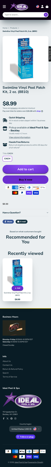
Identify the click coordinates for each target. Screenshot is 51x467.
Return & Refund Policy (13, 369)
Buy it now (25, 179)
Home (5, 28)
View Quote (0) (50, 54)
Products (13, 28)
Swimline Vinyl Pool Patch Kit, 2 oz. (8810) (17, 279)
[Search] (46, 15)
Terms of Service (10, 377)
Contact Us (7, 365)
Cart (47, 6)
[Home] (19, 6)
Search (6, 373)
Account (42, 6)
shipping (14, 108)
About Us (7, 361)
